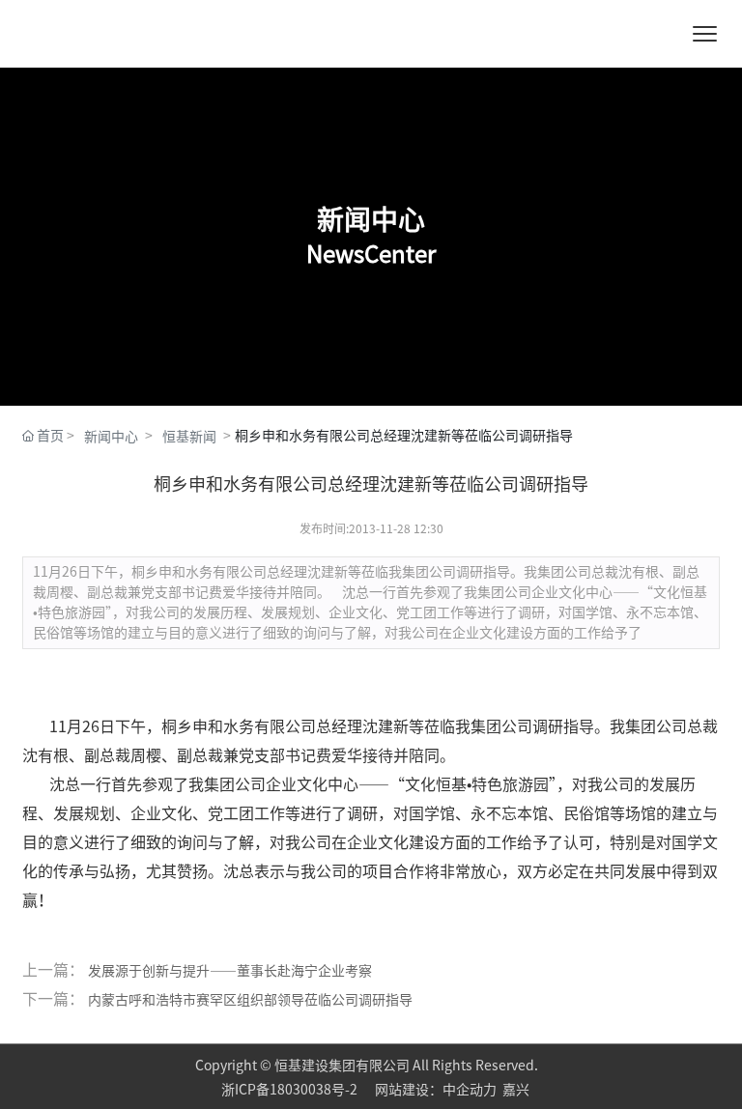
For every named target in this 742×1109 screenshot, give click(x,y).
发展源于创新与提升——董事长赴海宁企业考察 (230, 971)
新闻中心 (111, 436)
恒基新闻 (189, 436)
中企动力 (469, 1089)
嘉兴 (515, 1089)
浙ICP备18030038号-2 (290, 1089)
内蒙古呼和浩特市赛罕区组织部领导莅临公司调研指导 (250, 1000)
